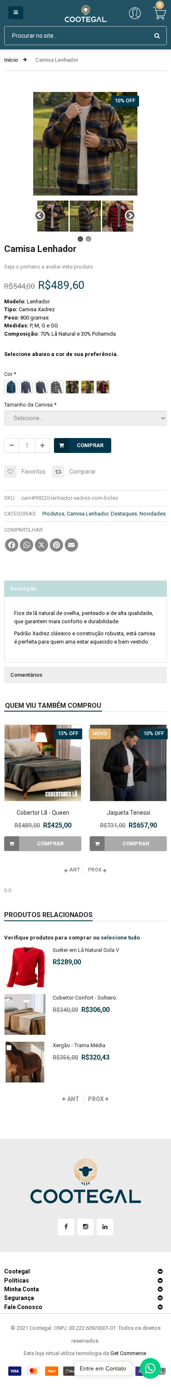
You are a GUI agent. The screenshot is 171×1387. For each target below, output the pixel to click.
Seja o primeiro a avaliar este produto (48, 267)
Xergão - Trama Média (79, 1045)
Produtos (53, 514)
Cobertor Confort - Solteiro (84, 998)
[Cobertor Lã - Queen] (42, 762)
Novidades (152, 514)
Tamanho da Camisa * (30, 405)
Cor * (10, 374)
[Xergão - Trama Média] (25, 1062)
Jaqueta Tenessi (128, 812)
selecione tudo (120, 937)
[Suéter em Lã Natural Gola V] (25, 967)
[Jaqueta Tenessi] (128, 762)
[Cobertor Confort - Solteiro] (25, 1014)
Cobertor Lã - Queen (43, 812)
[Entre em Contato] (150, 1370)
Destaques (124, 514)
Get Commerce (128, 1353)
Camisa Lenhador (87, 514)
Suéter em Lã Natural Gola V (86, 950)
